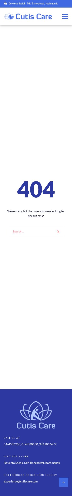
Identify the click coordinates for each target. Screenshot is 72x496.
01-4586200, (13, 444)
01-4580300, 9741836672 (39, 444)
